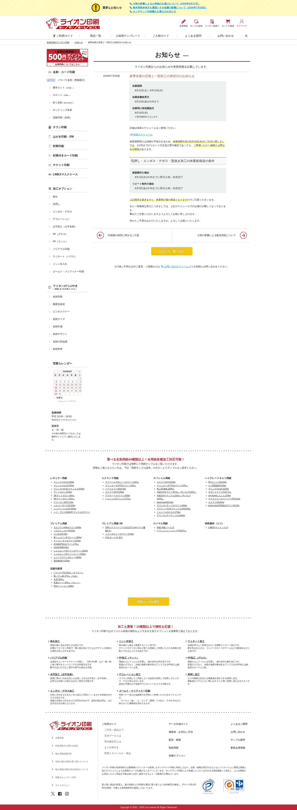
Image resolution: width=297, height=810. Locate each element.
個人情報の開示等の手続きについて (71, 769)
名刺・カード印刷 (64, 72)
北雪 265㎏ (59, 579)
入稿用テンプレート (128, 35)
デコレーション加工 (130, 674)
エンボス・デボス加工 (62, 690)
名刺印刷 (57, 296)
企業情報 (59, 738)
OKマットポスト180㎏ (64, 495)
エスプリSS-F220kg (166, 482)
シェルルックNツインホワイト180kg (71, 551)
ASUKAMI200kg (61, 547)
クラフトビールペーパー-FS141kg (224, 499)
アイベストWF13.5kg (63, 502)
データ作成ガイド (178, 724)
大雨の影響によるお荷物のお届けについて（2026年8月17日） (166, 3)
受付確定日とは (112, 741)
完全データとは (112, 735)
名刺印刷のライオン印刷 (58, 42)
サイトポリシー (62, 785)
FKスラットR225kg (217, 482)
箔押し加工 (194, 674)
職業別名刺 (59, 304)
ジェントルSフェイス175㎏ (118, 499)
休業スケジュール (143, 134)
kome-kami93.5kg (165, 502)
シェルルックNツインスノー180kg (70, 554)
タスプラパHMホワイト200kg (67, 527)
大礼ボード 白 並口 (114, 537)
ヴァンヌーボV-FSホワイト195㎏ (120, 485)
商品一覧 (95, 35)
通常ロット (64, 87)
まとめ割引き (111, 747)
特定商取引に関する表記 (66, 746)
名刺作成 (57, 326)
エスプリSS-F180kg (114, 492)
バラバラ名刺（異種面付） (72, 80)
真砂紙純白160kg (62, 561)
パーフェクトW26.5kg (115, 489)
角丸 (55, 196)
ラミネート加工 (196, 641)
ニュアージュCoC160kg (65, 509)
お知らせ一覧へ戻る (172, 251)
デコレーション (61, 219)
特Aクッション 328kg (64, 586)
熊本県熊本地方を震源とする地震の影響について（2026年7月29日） (170, 7)
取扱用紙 (173, 747)
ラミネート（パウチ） (65, 256)
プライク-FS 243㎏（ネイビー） (69, 572)
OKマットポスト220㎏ (64, 499)
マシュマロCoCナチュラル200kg (69, 489)
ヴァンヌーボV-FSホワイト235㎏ (172, 485)
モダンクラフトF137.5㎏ (219, 492)
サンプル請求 (238, 739)
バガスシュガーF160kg (64, 531)
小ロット (62, 95)
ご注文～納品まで (114, 729)
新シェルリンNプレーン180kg (68, 537)
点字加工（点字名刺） (65, 226)
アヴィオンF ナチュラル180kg (171, 515)
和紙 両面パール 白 (165, 527)
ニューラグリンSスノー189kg (67, 557)
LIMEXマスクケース (65, 174)
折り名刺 (63, 102)
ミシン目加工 (126, 641)
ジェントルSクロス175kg (168, 512)
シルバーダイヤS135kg (64, 505)
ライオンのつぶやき (65, 287)
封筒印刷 (58, 146)
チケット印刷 (61, 164)
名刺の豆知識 (60, 341)
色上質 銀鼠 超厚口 (165, 489)
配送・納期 (175, 739)
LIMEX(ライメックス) (218, 527)
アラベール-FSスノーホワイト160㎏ (122, 482)
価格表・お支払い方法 (181, 731)
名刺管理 (57, 349)
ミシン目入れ (60, 264)
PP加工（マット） (129, 657)
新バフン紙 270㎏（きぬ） (66, 576)
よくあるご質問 (239, 724)
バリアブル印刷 (61, 249)
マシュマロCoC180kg (64, 482)
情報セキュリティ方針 (65, 777)
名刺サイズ (59, 319)
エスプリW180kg (216, 502)
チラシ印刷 (60, 127)
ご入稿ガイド (160, 35)
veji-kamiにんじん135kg (219, 495)
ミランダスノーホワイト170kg (119, 534)
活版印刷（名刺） (62, 117)
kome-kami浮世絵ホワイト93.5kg (223, 505)
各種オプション (177, 755)
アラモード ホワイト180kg (117, 495)
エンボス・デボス (62, 211)
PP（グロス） (60, 234)
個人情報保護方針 (63, 753)
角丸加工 (55, 641)
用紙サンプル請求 (149, 601)
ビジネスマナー (61, 311)
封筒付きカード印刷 (65, 155)
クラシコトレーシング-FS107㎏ (171, 531)
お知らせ (79, 42)
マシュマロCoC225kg (218, 489)
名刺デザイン (60, 334)
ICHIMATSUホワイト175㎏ (66, 544)
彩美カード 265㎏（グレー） (67, 582)
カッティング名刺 (62, 110)
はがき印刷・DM (63, 136)
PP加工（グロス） (198, 657)
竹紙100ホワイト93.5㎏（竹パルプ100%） (177, 492)
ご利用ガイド (64, 35)
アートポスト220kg (63, 492)
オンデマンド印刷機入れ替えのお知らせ (154, 11)
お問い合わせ (225, 35)
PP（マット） (60, 241)
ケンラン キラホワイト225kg (67, 541)
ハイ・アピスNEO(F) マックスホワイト (72, 512)
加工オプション (62, 188)
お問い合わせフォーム (176, 266)
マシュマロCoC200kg (64, 485)
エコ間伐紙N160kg (217, 485)
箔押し (56, 204)
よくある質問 (193, 35)
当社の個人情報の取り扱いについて (71, 761)
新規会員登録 (238, 747)
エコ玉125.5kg (60, 534)
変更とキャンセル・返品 (117, 753)
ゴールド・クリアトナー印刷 (68, 271)
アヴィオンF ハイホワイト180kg (172, 505)
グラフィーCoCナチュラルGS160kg (173, 509)
